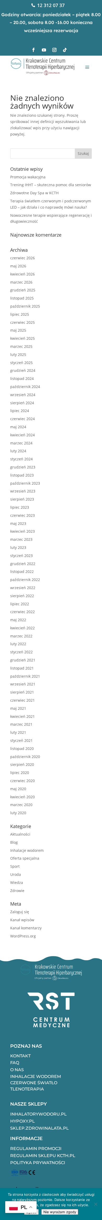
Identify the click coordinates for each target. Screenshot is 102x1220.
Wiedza (16, 882)
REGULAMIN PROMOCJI (35, 1148)
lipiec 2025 (19, 314)
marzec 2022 (21, 636)
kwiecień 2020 (22, 796)
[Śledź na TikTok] (65, 50)
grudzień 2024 (22, 370)
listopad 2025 (22, 298)
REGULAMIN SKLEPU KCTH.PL (42, 1155)
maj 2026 (18, 265)
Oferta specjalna (24, 858)
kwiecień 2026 (22, 274)
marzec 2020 (21, 804)
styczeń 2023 (21, 555)
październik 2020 (25, 756)
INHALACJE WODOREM (35, 1076)
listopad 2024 (22, 378)
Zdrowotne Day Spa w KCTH (34, 192)
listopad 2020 (22, 748)
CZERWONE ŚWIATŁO (33, 1082)
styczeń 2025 (21, 362)
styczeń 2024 (21, 458)
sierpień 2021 (22, 692)
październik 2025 (25, 306)
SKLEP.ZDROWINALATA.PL (39, 1128)
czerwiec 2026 (22, 257)
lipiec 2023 (19, 507)
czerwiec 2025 (22, 322)
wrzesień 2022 (22, 587)
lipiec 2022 (19, 603)
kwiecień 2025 (22, 338)
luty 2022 (18, 643)
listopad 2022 (22, 571)
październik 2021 (25, 676)
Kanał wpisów (22, 919)
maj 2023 (18, 523)
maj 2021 (18, 708)
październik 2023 (25, 483)
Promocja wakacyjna (28, 176)
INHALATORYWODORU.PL (38, 1114)
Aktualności (20, 834)
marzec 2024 (21, 443)
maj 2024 (18, 426)
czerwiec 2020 (22, 780)
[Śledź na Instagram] (54, 50)
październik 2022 (25, 579)
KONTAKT (20, 1055)
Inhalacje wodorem (27, 850)
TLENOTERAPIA (27, 1089)
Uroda (15, 874)
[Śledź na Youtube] (44, 50)
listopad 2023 (22, 475)
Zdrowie (17, 890)
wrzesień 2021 (22, 684)
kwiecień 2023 (22, 531)
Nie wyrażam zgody (59, 1212)
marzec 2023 (21, 539)
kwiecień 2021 (22, 716)
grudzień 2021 (22, 660)
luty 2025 (18, 354)
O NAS (17, 1069)
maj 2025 (18, 330)
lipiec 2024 (19, 410)
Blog (14, 842)
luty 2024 (18, 450)
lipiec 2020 (19, 772)
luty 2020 (18, 812)
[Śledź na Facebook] (33, 50)
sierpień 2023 (22, 499)
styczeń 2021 (21, 740)
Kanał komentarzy (26, 927)
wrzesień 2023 (22, 491)
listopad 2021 (22, 668)
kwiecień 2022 (22, 627)
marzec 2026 (21, 282)
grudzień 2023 (22, 467)
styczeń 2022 (21, 651)
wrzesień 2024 (22, 394)
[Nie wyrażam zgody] (95, 1204)
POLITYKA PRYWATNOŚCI (37, 1162)
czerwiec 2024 (22, 418)
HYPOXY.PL (22, 1121)
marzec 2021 (21, 724)
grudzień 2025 (22, 290)
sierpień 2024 (22, 402)
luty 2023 (18, 547)
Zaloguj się (19, 911)
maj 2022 (18, 619)
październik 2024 (25, 386)
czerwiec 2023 (22, 515)
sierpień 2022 (22, 595)
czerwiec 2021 (22, 700)
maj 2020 (18, 788)
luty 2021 (18, 732)
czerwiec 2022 (22, 611)
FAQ (14, 1062)
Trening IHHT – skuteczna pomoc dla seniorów (50, 184)
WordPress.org (23, 936)
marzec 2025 (21, 346)
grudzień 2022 (22, 563)
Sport (15, 866)
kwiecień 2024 (22, 434)
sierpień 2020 (22, 764)
